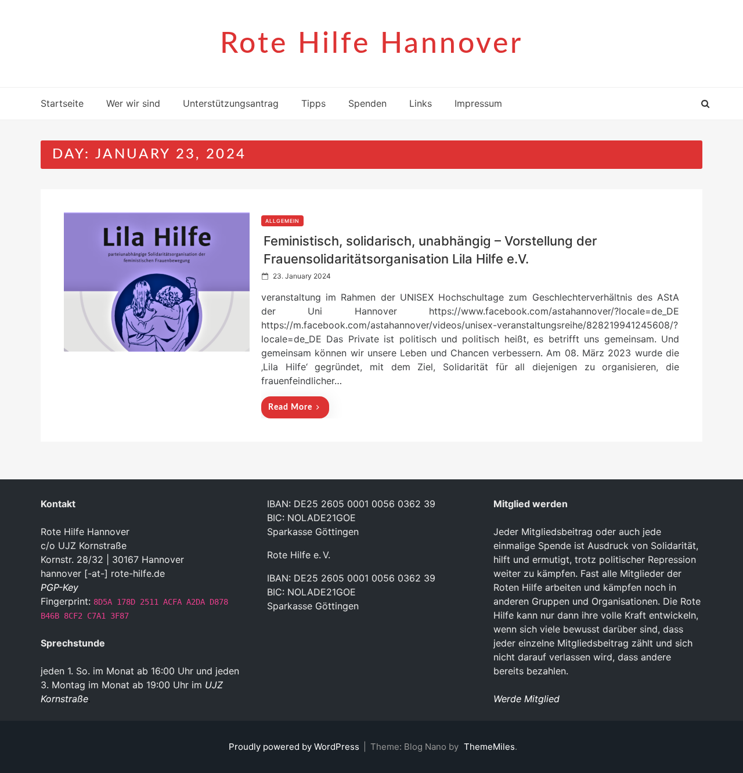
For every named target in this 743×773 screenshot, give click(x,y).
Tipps (313, 103)
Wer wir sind (133, 103)
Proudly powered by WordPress (295, 746)
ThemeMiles (489, 746)
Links (420, 103)
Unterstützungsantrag (231, 103)
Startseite (62, 103)
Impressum (478, 103)
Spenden (367, 103)
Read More (290, 407)
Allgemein (282, 221)
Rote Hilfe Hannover (371, 44)
